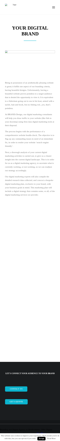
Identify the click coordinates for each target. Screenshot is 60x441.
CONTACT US (16, 389)
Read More (51, 438)
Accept (41, 438)
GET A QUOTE (16, 402)
